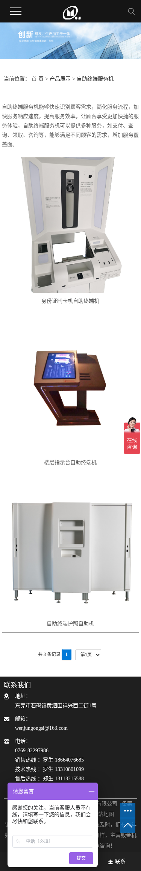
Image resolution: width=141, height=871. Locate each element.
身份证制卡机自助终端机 (70, 301)
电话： (49, 759)
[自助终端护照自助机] (70, 548)
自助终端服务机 (95, 79)
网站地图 (103, 814)
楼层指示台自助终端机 (70, 462)
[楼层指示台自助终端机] (70, 386)
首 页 (38, 79)
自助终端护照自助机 (70, 623)
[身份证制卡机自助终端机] (70, 225)
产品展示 (60, 79)
